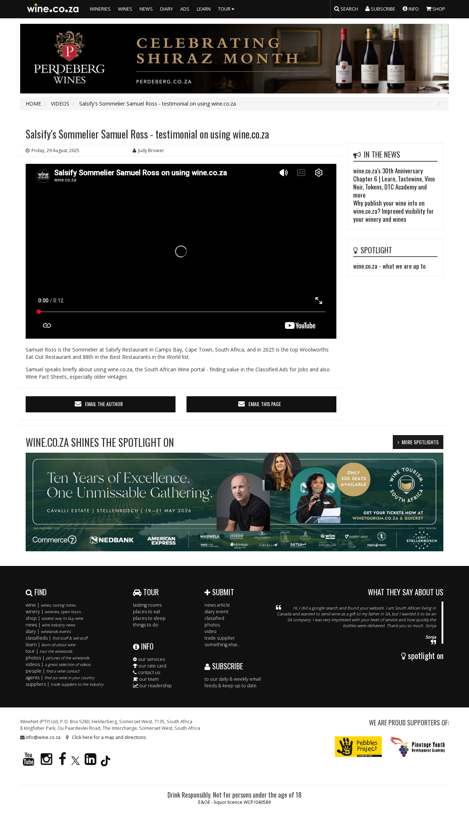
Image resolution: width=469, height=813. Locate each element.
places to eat (146, 611)
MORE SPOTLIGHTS (420, 442)
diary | (48, 631)
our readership (155, 686)
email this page (264, 404)
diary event (216, 611)
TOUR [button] (225, 9)
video (210, 631)
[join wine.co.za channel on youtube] (28, 762)
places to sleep (149, 618)
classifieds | (56, 638)
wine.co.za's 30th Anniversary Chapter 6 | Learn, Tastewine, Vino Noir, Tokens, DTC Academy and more (394, 182)
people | (53, 671)
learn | (50, 644)
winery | (54, 611)
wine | (52, 605)
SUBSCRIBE (226, 666)
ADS (184, 9)
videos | (58, 664)
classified (214, 618)
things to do (145, 625)
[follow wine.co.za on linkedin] (90, 762)
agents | (60, 677)
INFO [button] (413, 9)
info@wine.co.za (43, 737)
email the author (104, 404)
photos (212, 625)
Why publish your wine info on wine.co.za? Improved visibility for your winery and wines (393, 211)
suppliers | (64, 684)
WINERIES (100, 9)
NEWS (146, 9)
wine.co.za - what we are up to (389, 266)
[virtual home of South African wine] (53, 9)
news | (50, 625)
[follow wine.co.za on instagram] (46, 762)
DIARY (166, 9)
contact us (148, 672)
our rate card (151, 666)
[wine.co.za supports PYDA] (417, 746)
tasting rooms (147, 605)
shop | (54, 618)
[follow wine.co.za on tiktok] (105, 762)
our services (151, 659)
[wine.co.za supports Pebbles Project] (358, 746)
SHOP (438, 9)
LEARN (204, 9)
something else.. (222, 644)
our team (148, 679)
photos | (57, 658)
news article (217, 605)
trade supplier (219, 638)
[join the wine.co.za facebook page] (62, 762)
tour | (49, 651)
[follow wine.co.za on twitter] (75, 762)
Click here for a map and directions (109, 737)
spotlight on (424, 655)
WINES (125, 9)
